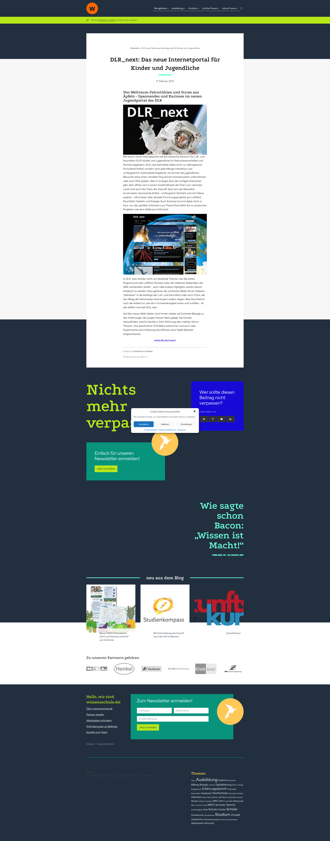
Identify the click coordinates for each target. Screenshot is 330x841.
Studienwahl (209, 815)
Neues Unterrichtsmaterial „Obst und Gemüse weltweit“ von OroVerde (114, 636)
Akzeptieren (144, 424)
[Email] (221, 419)
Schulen (222, 809)
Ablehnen (165, 424)
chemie (212, 785)
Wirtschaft (209, 823)
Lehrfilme (222, 797)
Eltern (234, 785)
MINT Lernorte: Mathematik (231, 801)
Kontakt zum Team (96, 732)
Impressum (181, 430)
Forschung (231, 789)
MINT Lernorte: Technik (221, 804)
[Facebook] (213, 419)
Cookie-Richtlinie (150, 430)
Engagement (196, 789)
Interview (196, 797)
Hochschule (219, 793)
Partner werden (95, 714)
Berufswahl (231, 780)
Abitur (193, 780)
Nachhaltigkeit (196, 810)
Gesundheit (195, 793)
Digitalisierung (224, 784)
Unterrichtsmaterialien (228, 820)
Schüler (232, 809)
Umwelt (235, 815)
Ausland (222, 780)
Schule (212, 809)
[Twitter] (204, 419)
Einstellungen (186, 424)
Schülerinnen (197, 815)
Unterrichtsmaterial (211, 820)
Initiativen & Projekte (143, 351)
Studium (222, 814)
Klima (209, 797)
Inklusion (240, 793)
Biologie (204, 784)
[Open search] (242, 8)
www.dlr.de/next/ (165, 340)
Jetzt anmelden (148, 727)
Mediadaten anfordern (99, 720)
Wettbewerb (197, 823)
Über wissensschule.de (99, 708)
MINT (215, 801)
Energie (240, 785)
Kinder (204, 797)
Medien (194, 801)
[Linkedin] (230, 419)
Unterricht (197, 819)
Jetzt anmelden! (106, 468)
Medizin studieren (205, 801)
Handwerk (206, 793)
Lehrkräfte (232, 797)
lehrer (214, 797)
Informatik (232, 793)
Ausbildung (206, 779)
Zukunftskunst (233, 633)
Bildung (195, 784)
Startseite (134, 48)
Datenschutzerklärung (167, 430)
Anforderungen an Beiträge (101, 726)
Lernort (240, 797)
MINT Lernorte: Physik (199, 805)
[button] (194, 411)
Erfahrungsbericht (214, 788)
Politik (205, 810)
